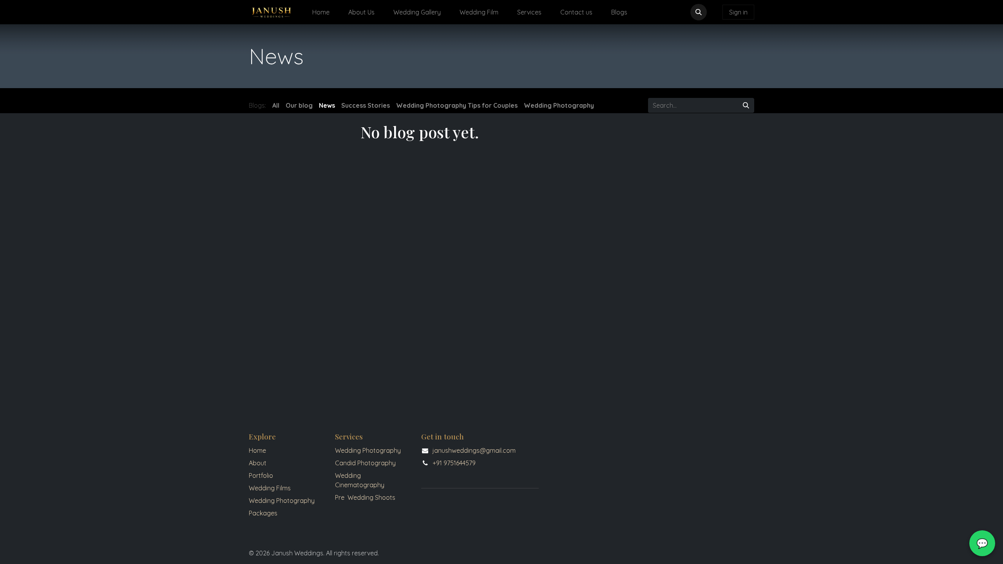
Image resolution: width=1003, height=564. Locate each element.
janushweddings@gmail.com (474, 450)
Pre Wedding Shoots (365, 497)
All (275, 105)
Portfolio (261, 475)
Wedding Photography (282, 500)
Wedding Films (270, 488)
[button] (698, 12)
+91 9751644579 (454, 463)
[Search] (746, 105)
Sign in (738, 12)
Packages (264, 513)
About (257, 463)
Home (257, 450)
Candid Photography (365, 463)
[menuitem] (321, 12)
